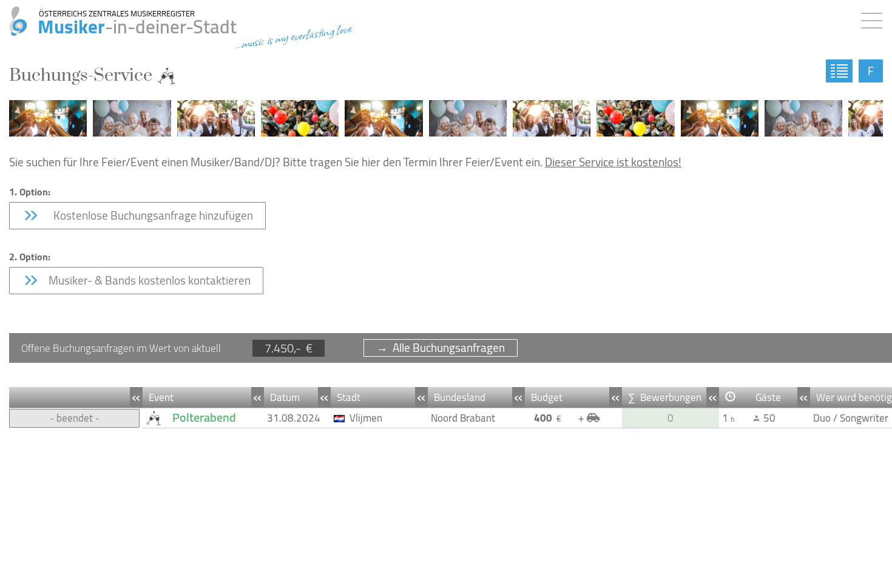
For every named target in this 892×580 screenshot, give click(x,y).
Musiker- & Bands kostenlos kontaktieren (148, 280)
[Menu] (874, 18)
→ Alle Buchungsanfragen (440, 348)
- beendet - (75, 418)
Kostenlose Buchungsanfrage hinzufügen (149, 215)
